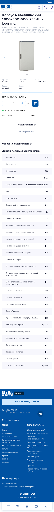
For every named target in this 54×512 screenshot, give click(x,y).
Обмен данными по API (36, 430)
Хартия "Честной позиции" (37, 433)
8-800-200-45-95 (13, 410)
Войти (52, 7)
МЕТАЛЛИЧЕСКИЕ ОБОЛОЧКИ (27, 30)
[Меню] (8, 506)
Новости (5, 462)
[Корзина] (27, 506)
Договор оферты (33, 457)
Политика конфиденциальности (35, 438)
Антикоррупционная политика (35, 461)
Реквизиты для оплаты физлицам (11, 441)
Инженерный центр (10, 483)
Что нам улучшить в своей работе (37, 470)
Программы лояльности (36, 442)
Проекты (30, 466)
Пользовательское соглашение (34, 452)
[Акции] (18, 506)
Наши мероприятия (10, 452)
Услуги (5, 449)
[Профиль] (45, 506)
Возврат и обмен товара (11, 446)
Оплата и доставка (9, 437)
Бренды (5, 456)
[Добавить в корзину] (35, 103)
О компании (7, 433)
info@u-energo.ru (12, 420)
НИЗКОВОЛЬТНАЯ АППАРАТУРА (15, 28)
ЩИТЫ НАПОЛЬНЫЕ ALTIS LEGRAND (30, 32)
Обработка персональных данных (37, 447)
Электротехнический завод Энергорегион (19, 487)
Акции (49, 2)
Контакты (6, 430)
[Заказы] (36, 506)
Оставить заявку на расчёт (27, 401)
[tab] (27, 74)
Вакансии (6, 459)
